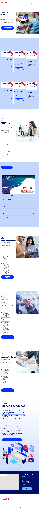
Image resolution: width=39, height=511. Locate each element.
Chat (4, 206)
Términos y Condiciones (19, 507)
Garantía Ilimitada (7, 199)
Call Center (5, 202)
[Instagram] (35, 506)
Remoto (5, 213)
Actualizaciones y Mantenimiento (11, 221)
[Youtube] (36, 506)
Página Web (6, 210)
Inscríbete (7, 67)
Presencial (5, 217)
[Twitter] (34, 506)
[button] (29, 2)
